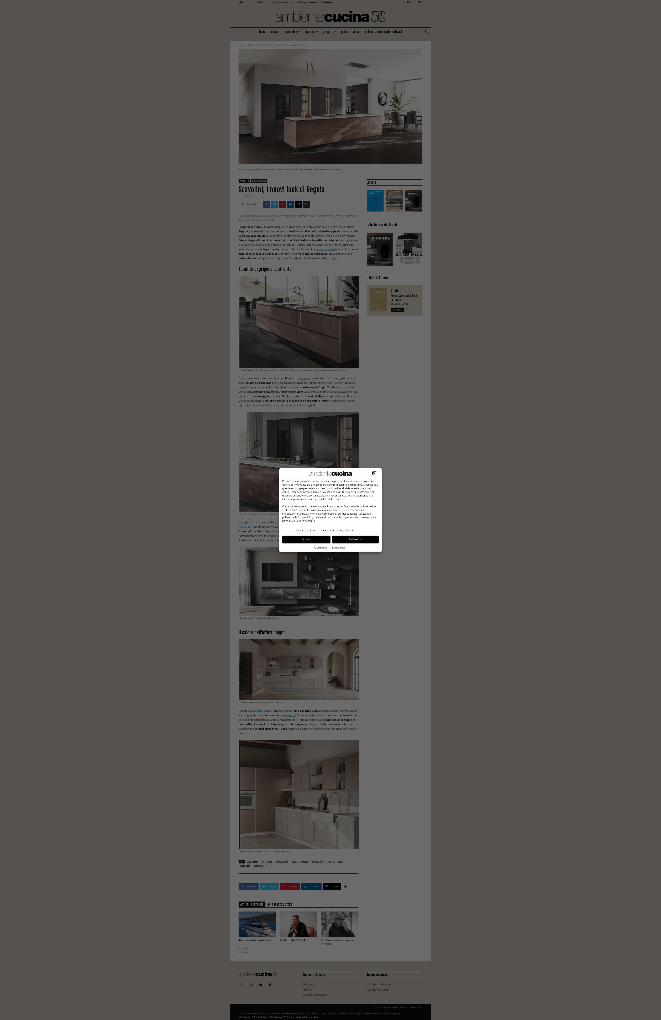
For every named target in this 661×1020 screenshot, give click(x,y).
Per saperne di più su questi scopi (337, 530)
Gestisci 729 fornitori (306, 530)
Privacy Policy (338, 547)
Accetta (306, 539)
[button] (374, 473)
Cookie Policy (320, 547)
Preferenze (355, 539)
